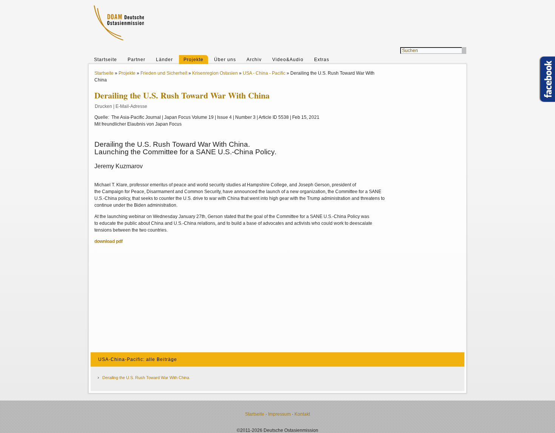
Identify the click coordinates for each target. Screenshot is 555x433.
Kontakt (302, 414)
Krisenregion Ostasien (215, 73)
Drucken (103, 106)
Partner (136, 59)
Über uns (225, 59)
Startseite (105, 59)
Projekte (193, 59)
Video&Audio (288, 59)
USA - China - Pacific (264, 73)
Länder (164, 59)
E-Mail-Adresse (131, 106)
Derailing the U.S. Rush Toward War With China (145, 377)
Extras (321, 59)
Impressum (279, 414)
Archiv (254, 59)
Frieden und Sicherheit (163, 73)
